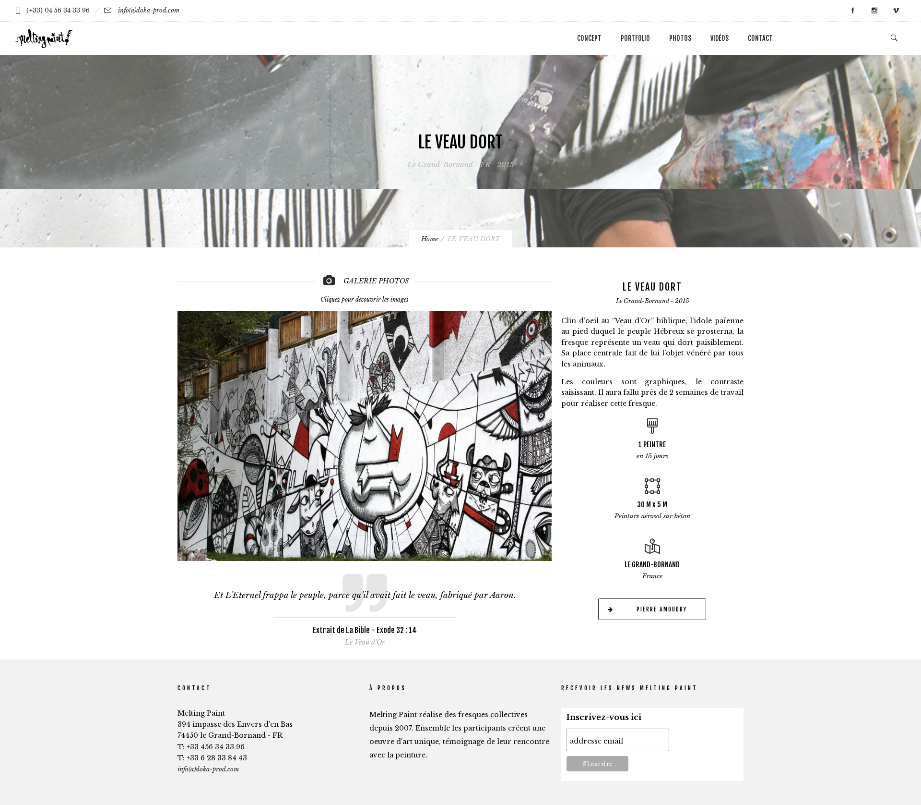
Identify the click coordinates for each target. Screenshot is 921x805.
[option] (364, 432)
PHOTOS (680, 38)
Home (429, 239)
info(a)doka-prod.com (148, 10)
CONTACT (760, 38)
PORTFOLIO (635, 38)
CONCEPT (589, 38)
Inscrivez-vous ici (604, 717)
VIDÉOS (719, 38)
